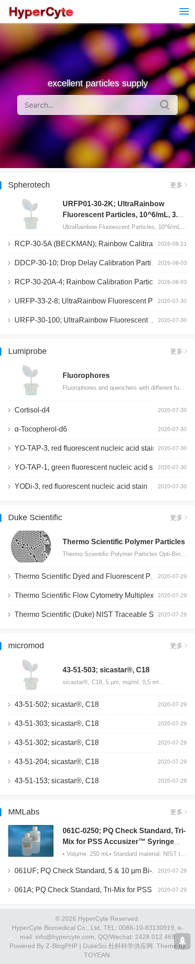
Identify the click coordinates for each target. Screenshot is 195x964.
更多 (176, 185)
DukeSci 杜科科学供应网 (118, 945)
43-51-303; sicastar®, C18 (57, 723)
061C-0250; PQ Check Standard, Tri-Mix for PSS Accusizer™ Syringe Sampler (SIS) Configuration (124, 841)
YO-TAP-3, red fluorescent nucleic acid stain (85, 448)
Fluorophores (86, 375)
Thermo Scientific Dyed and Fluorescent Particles (94, 576)
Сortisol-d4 (32, 410)
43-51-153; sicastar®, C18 (57, 781)
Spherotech (29, 184)
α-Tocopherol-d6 (41, 429)
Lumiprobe (27, 351)
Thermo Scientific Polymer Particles (124, 542)
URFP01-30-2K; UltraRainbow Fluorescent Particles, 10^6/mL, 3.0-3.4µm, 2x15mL (123, 214)
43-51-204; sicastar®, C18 (57, 761)
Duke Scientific (35, 517)
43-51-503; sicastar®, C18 (106, 670)
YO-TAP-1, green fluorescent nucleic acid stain (90, 467)
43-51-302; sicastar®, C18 (57, 742)
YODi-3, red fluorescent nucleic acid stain (81, 486)
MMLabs (23, 811)
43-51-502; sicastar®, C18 (57, 704)
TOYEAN (97, 955)
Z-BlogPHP (62, 945)
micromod (26, 645)
